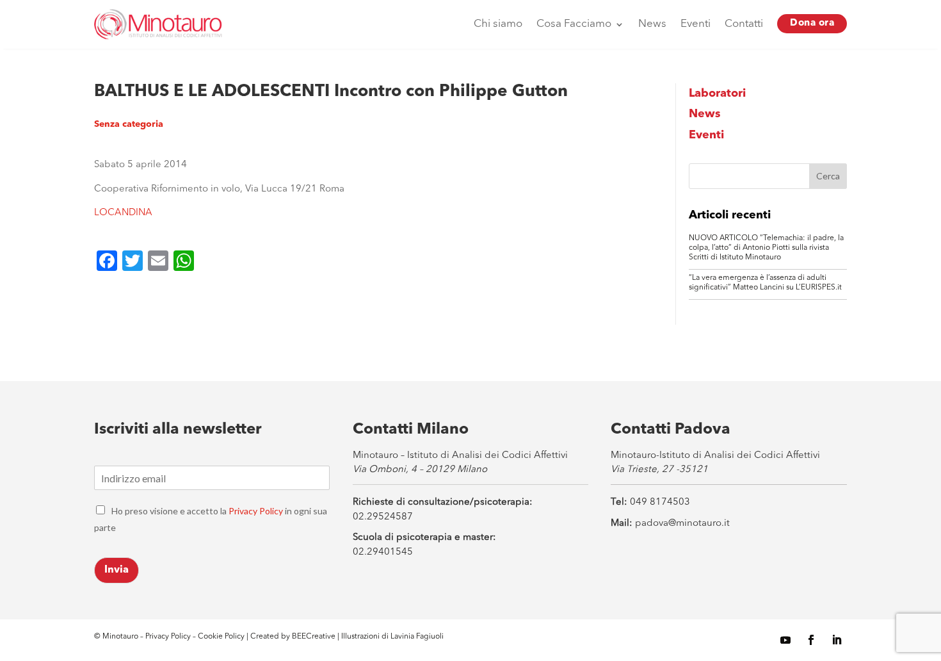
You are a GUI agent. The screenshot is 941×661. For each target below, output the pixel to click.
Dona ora (812, 23)
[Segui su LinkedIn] (836, 640)
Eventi (695, 24)
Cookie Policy (222, 637)
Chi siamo (498, 24)
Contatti (744, 24)
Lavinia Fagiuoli (417, 637)
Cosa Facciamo (573, 24)
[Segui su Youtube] (785, 640)
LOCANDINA (123, 213)
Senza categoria (128, 124)
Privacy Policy (256, 510)
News (652, 24)
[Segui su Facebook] (811, 640)
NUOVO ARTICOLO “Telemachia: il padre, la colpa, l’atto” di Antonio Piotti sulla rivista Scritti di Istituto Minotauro (766, 247)
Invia (116, 570)
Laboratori (717, 93)
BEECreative (312, 637)
